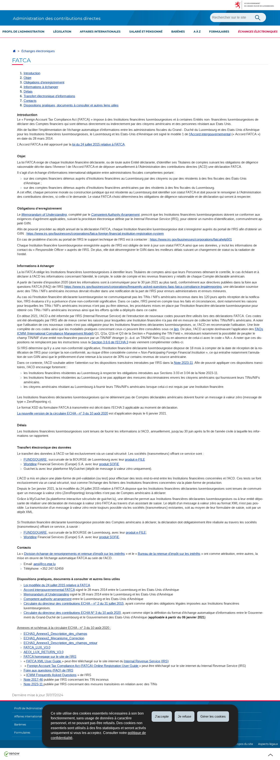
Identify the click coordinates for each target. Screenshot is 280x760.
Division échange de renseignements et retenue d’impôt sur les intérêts (74, 554)
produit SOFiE (109, 464)
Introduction (32, 73)
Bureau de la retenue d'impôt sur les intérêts (169, 554)
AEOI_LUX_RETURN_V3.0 (43, 652)
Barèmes (178, 31)
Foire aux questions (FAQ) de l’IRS (48, 670)
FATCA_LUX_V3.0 (37, 647)
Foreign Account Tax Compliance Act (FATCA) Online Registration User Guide (83, 666)
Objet (27, 78)
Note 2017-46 (33, 679)
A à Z (197, 31)
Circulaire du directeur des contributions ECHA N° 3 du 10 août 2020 (72, 613)
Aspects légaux (268, 744)
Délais (28, 91)
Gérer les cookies (213, 716)
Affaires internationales (100, 31)
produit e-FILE (135, 459)
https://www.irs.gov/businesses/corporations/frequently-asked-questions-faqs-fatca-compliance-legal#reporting (143, 287)
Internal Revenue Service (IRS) (146, 661)
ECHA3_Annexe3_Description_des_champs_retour (60, 643)
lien (176, 329)
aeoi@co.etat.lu (44, 564)
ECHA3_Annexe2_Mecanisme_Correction (54, 638)
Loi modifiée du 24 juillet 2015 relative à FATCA (57, 585)
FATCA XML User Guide (44, 661)
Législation (62, 31)
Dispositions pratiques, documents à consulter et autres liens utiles (71, 105)
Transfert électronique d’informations (49, 96)
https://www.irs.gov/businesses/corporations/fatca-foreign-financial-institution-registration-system (95, 233)
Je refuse (184, 716)
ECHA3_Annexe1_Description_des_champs (55, 634)
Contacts (30, 101)
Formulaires (219, 31)
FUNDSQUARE (35, 459)
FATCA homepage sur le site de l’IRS (50, 656)
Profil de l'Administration (23, 31)
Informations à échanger (41, 87)
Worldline (30, 464)
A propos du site (242, 744)
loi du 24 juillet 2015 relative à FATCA (98, 144)
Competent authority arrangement (48, 599)
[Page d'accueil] (14, 51)
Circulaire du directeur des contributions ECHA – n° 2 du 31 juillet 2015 (74, 603)
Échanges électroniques (258, 31)
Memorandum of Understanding (46, 594)
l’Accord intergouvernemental (210, 134)
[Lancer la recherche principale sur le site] (257, 17)
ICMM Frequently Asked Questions (51, 675)
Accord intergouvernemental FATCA (49, 590)
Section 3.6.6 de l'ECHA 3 (109, 342)
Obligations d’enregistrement (44, 82)
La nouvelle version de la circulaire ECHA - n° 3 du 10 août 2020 (62, 413)
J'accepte (162, 716)
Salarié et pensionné (146, 31)
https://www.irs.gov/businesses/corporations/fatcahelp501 (191, 239)
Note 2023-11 (183, 363)
